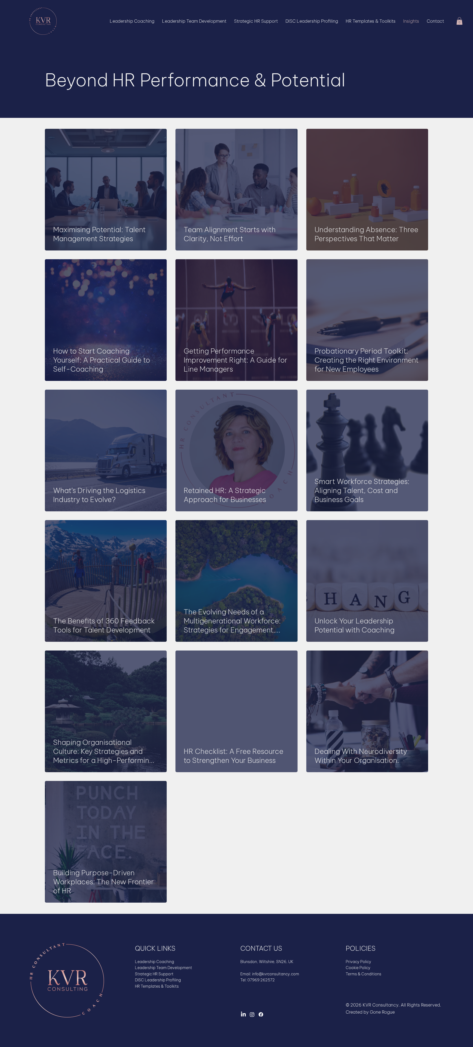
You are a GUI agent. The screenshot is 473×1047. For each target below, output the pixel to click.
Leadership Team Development (163, 967)
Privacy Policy (358, 961)
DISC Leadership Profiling (158, 980)
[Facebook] (261, 1014)
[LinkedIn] (243, 1014)
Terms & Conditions (363, 974)
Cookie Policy (358, 967)
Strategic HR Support (154, 974)
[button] (459, 21)
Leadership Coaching (154, 961)
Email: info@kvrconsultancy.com (269, 974)
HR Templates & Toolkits (157, 986)
